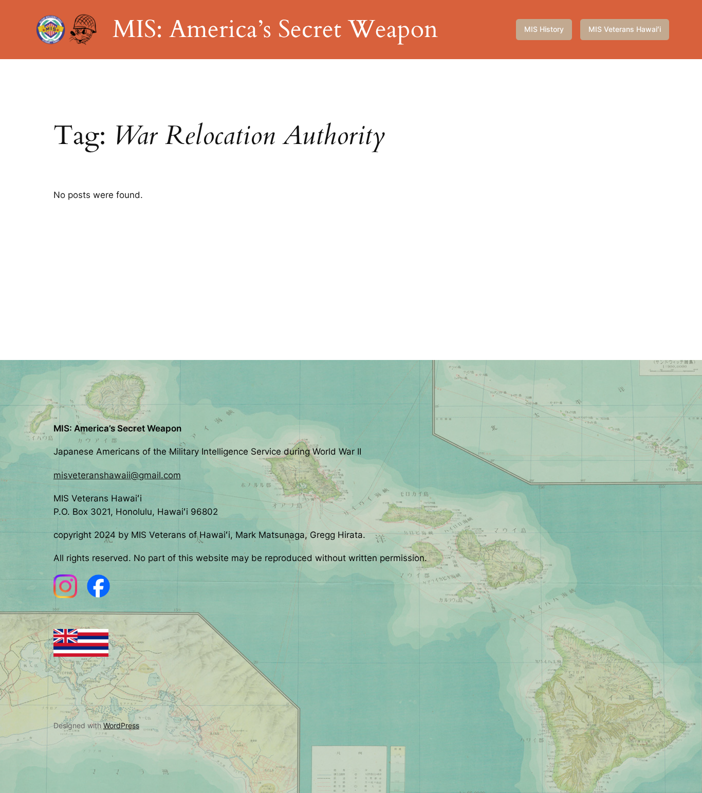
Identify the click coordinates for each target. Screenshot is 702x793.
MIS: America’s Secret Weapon (275, 29)
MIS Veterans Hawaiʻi (624, 29)
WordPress (121, 725)
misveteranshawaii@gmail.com (117, 475)
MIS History (544, 29)
